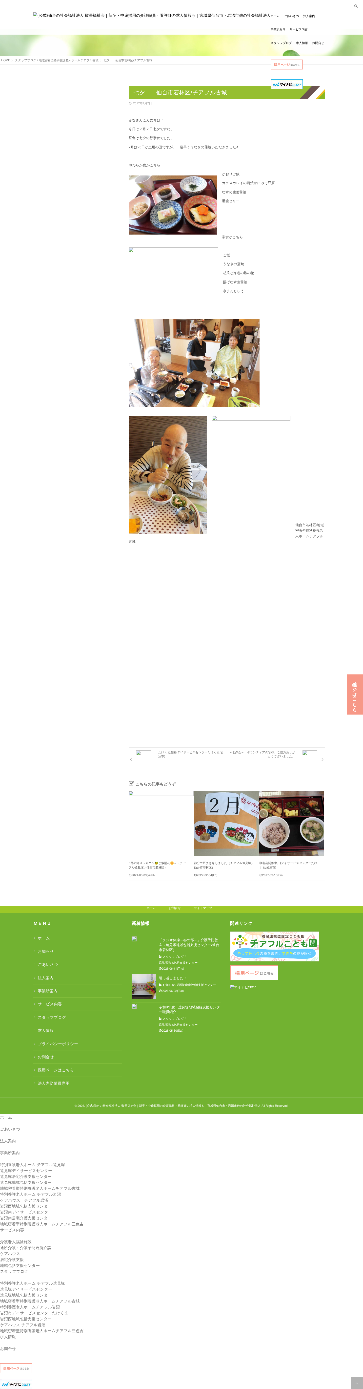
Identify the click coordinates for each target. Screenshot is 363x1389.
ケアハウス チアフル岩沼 (24, 1200)
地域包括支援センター (20, 1265)
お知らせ (46, 951)
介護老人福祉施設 (16, 1241)
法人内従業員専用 (53, 1083)
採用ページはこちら (56, 1070)
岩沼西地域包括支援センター (196, 985)
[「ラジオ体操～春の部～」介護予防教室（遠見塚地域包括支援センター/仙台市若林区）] (134, 938)
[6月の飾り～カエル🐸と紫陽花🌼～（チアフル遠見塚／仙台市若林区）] (161, 823)
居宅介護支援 (12, 1259)
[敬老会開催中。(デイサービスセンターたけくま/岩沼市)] (291, 823)
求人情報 (302, 43)
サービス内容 (299, 29)
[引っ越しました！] (144, 986)
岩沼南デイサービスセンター (26, 1212)
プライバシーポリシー (58, 1043)
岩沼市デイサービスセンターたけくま (34, 1313)
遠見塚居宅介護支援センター (26, 1176)
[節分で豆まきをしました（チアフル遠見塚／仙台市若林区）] (226, 823)
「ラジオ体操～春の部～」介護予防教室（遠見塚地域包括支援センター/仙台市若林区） (189, 945)
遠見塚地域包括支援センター (178, 963)
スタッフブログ (281, 43)
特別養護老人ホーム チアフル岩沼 (30, 1194)
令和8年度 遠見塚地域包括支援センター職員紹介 (189, 1009)
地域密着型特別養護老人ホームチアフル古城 (40, 1188)
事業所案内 (278, 29)
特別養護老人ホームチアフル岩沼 (30, 1307)
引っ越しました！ (173, 978)
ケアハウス (10, 1253)
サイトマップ (203, 908)
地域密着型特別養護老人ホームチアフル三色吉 (41, 1224)
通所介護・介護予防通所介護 (25, 1247)
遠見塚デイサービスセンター (26, 1170)
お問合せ (318, 43)
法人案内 (309, 16)
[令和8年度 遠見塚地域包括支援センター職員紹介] (134, 1006)
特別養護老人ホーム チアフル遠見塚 (32, 1164)
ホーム (275, 16)
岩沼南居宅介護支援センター (26, 1218)
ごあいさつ (291, 16)
